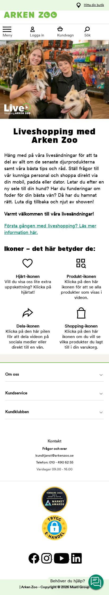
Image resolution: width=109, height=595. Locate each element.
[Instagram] (46, 558)
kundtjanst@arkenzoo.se (54, 455)
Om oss (12, 375)
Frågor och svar (54, 449)
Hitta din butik (94, 5)
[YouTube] (61, 558)
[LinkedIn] (76, 558)
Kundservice (16, 393)
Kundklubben (17, 412)
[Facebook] (33, 558)
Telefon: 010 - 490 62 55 (54, 462)
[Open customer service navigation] (96, 582)
